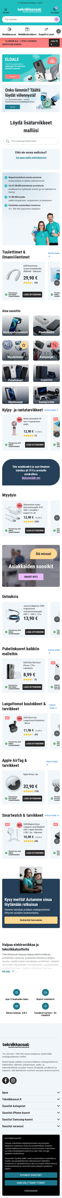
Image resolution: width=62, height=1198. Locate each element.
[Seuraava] (58, 31)
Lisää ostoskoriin (32, 294)
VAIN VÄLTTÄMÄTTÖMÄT (31, 1182)
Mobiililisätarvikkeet (27, 34)
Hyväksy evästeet (31, 1175)
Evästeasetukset (31, 1190)
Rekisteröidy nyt (31, 478)
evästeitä (17, 1146)
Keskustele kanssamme (31, 920)
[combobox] (31, 19)
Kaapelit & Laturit (46, 34)
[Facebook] (5, 1080)
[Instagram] (13, 1080)
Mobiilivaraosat (9, 34)
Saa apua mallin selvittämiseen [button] (31, 157)
